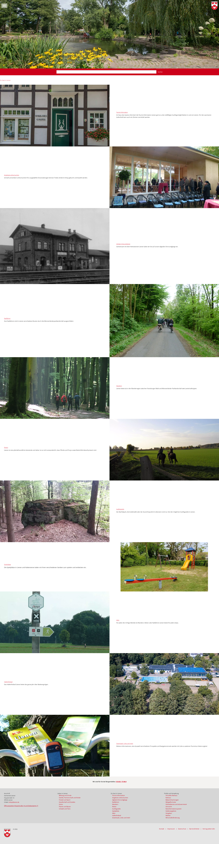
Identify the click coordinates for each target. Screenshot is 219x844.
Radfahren (7, 318)
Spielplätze (7, 564)
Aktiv (117, 620)
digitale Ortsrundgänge (123, 244)
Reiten (6, 447)
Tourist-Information (122, 112)
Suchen (160, 72)
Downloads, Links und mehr (124, 743)
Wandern (119, 386)
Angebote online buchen (11, 175)
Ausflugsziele (120, 509)
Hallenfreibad (8, 682)
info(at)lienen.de (14, 802)
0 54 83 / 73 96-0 (121, 782)
